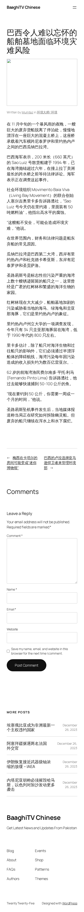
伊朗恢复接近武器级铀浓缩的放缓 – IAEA (29, 764)
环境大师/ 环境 (47, 112)
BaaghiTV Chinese (23, 7)
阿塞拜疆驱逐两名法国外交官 (27, 745)
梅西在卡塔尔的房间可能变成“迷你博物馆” (22, 462)
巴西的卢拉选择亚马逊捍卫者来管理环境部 (60, 462)
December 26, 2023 (70, 727)
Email (11, 609)
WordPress (69, 903)
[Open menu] (74, 7)
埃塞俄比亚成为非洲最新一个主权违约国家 (31, 727)
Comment (15, 536)
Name (12, 589)
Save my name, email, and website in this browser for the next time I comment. (39, 651)
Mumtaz (27, 112)
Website (12, 629)
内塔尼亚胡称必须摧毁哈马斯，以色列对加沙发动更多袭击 (31, 784)
